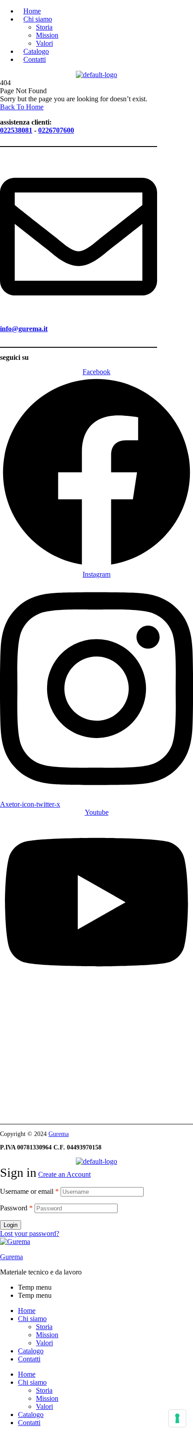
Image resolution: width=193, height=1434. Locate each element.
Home (26, 1310)
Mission (47, 1335)
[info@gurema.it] (78, 311)
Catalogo (31, 1351)
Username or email (29, 1191)
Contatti (29, 1359)
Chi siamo (32, 1318)
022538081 (16, 130)
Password (16, 1208)
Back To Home (22, 107)
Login (11, 1225)
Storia (44, 1326)
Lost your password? (29, 1233)
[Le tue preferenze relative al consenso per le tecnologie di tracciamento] (177, 1418)
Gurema (58, 1134)
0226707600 (56, 130)
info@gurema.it (24, 329)
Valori (44, 1343)
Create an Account (64, 1174)
